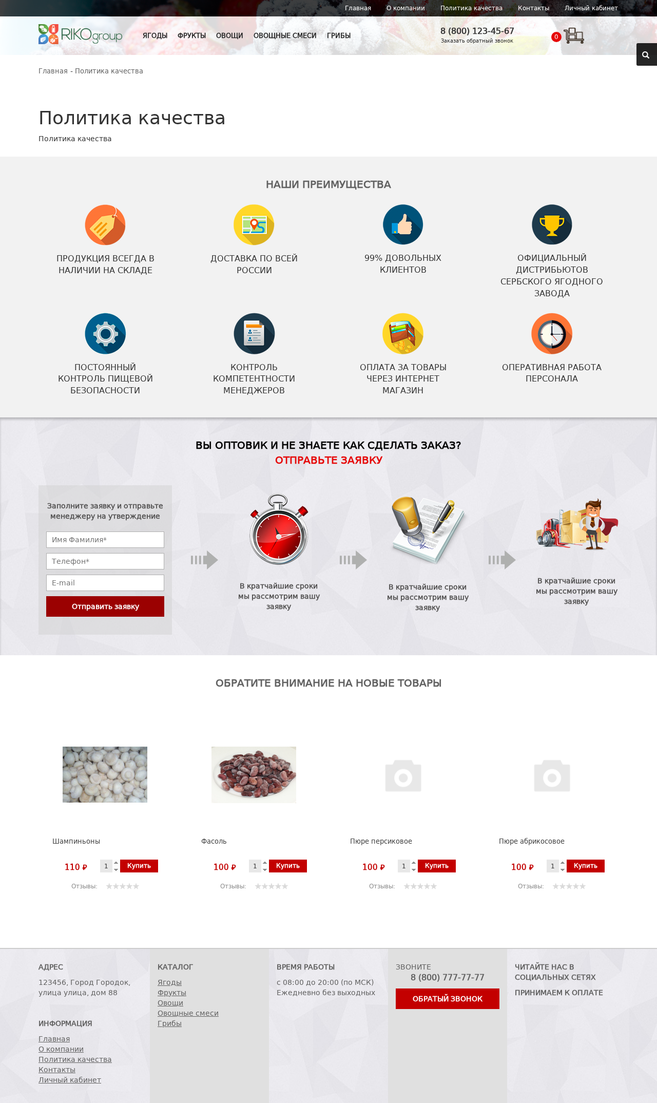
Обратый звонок (447, 999)
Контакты (533, 8)
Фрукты (192, 36)
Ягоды (155, 36)
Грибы (339, 36)
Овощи (229, 36)
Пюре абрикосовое (532, 841)
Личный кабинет (591, 8)
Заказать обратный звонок (477, 41)
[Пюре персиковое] (403, 775)
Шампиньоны (76, 841)
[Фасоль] (254, 775)
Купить (139, 865)
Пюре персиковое (381, 841)
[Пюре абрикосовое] (552, 775)
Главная (358, 8)
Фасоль (214, 841)
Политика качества (471, 8)
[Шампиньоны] (105, 775)
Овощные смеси (285, 36)
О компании (406, 8)
